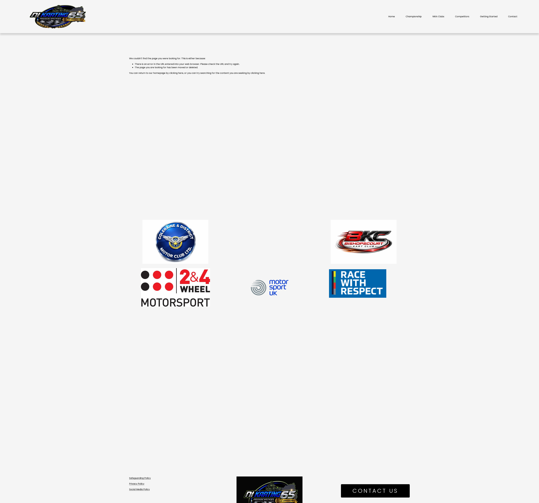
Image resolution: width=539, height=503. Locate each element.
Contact (512, 16)
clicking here (176, 73)
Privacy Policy (136, 483)
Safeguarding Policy (140, 478)
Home (391, 16)
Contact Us (375, 491)
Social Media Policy (139, 489)
